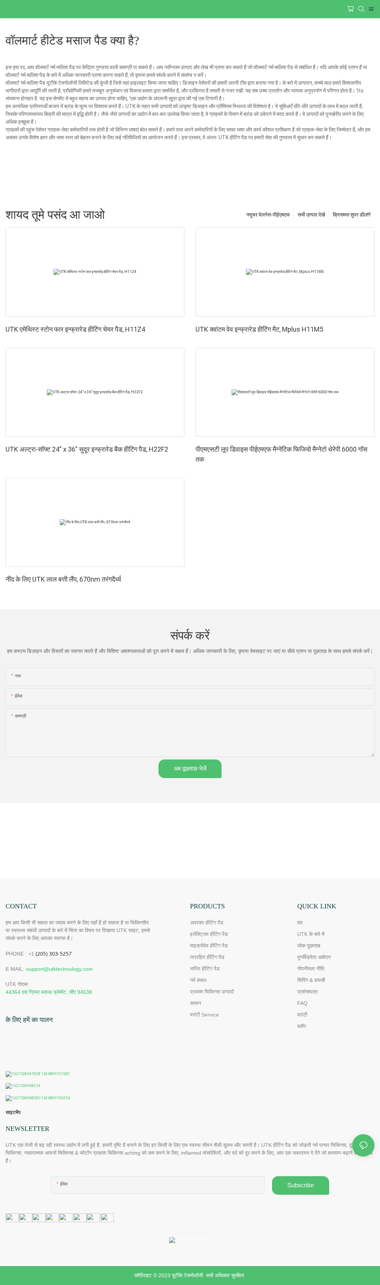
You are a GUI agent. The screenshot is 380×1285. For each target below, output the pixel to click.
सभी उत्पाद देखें (311, 215)
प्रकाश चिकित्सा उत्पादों (212, 992)
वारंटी (302, 1015)
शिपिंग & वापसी (311, 980)
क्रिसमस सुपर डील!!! (352, 215)
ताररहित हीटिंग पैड (207, 957)
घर (299, 922)
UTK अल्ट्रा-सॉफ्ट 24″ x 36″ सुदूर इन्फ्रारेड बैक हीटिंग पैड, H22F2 (87, 449)
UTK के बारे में (310, 934)
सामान (195, 1003)
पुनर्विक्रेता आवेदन (314, 957)
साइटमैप (13, 1112)
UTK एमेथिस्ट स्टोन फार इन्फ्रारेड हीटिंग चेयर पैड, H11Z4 (75, 329)
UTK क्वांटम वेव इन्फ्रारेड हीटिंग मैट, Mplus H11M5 (259, 329)
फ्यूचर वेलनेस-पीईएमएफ (268, 215)
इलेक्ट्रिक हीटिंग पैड (209, 934)
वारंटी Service (205, 1015)
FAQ (302, 1003)
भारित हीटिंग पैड (205, 969)
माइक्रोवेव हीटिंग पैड (209, 946)
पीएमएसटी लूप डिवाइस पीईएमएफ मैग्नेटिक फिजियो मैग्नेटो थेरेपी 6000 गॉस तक (281, 454)
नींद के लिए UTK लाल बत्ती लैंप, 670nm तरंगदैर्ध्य (63, 579)
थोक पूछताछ (308, 946)
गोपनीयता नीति (310, 969)
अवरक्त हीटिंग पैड (206, 922)
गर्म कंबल (198, 980)
